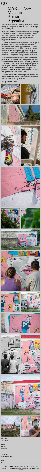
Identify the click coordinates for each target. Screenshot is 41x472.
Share (3, 453)
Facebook (5, 456)
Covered (24, 33)
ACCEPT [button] (24, 470)
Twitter (3, 455)
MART (3, 28)
